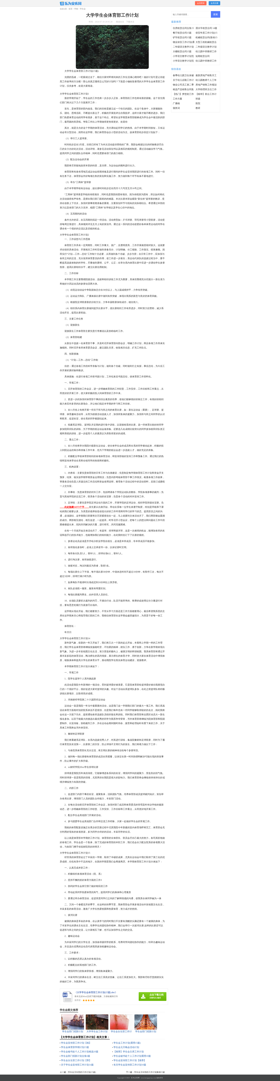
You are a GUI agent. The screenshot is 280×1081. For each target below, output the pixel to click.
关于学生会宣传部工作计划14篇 (77, 1064)
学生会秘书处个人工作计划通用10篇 (132, 1056)
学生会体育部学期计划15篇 (75, 1047)
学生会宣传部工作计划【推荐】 (129, 1060)
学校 (76, 9)
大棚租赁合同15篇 (182, 51)
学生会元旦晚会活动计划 (126, 1047)
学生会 (83, 9)
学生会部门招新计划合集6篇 (75, 1056)
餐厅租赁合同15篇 (182, 33)
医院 (198, 103)
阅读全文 (120, 22)
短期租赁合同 (203, 56)
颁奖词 (176, 108)
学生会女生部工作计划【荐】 (76, 1060)
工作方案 (177, 98)
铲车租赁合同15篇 (182, 37)
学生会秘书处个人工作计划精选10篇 (79, 1051)
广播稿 (176, 103)
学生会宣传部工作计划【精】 (76, 1043)
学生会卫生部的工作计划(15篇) (82, 1072)
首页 (70, 9)
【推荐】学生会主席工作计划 (128, 1051)
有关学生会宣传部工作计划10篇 (129, 1064)
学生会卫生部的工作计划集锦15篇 (149, 1072)
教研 (198, 108)
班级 (198, 98)
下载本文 (130, 22)
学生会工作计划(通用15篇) (127, 1043)
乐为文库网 (135, 1078)
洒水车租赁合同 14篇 (206, 28)
